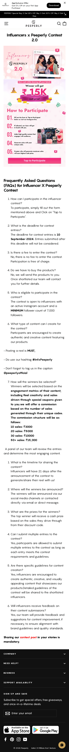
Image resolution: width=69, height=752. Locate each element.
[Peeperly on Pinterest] (12, 739)
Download (54, 5)
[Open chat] (61, 744)
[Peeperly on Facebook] (5, 739)
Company (10, 654)
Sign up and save (15, 694)
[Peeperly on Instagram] (19, 739)
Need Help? (11, 663)
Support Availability (18, 682)
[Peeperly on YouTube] (25, 739)
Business (9, 673)
